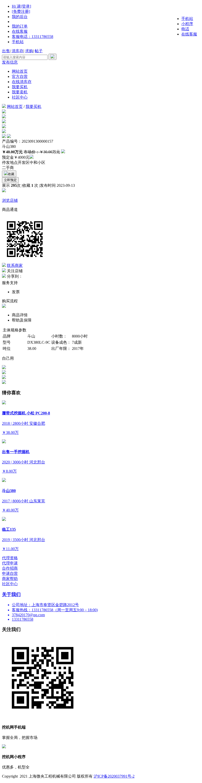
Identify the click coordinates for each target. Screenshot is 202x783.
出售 (6, 51)
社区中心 (20, 97)
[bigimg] (4, 112)
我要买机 (20, 87)
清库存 (17, 51)
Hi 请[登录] (21, 6)
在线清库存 (22, 82)
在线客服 (20, 31)
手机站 (18, 42)
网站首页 (20, 71)
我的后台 (20, 17)
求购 (29, 51)
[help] (32, 157)
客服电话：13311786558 (32, 36)
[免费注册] (21, 11)
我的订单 (20, 26)
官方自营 (20, 76)
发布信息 (10, 62)
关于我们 (11, 594)
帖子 (39, 51)
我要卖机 (20, 92)
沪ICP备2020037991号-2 (114, 776)
